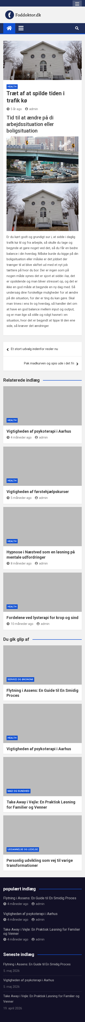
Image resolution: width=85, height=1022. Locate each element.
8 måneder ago (21, 563)
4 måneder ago (21, 437)
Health (12, 86)
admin (33, 109)
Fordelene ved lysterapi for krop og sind (42, 617)
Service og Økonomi (20, 679)
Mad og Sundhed (18, 791)
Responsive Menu (77, 4)
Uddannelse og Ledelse (23, 849)
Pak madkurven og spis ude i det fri (49, 363)
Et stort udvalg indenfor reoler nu (34, 349)
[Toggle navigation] (21, 28)
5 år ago (16, 109)
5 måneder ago (21, 498)
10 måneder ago (22, 624)
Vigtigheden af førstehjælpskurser (38, 491)
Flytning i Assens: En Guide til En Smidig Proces (39, 898)
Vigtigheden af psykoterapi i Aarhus (39, 431)
